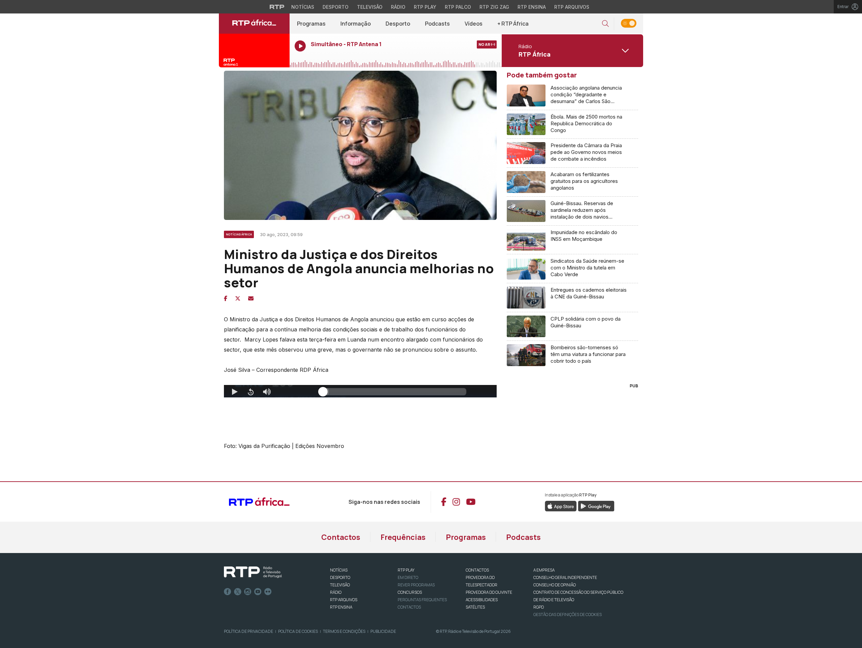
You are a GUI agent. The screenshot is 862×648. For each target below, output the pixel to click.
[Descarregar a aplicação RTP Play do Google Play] (596, 505)
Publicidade (383, 631)
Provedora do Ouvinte (489, 592)
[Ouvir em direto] (254, 50)
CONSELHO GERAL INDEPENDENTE (565, 577)
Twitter (237, 591)
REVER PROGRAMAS (416, 585)
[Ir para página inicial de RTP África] (254, 23)
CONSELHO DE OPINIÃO (554, 585)
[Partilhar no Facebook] (225, 298)
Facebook (227, 591)
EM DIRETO (408, 577)
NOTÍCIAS (338, 570)
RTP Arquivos (571, 7)
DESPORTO (340, 577)
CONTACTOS (477, 570)
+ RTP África (513, 23)
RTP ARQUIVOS (343, 600)
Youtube (258, 591)
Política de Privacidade (248, 631)
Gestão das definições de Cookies (567, 614)
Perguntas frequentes (422, 600)
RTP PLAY (406, 570)
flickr (268, 591)
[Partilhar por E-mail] (251, 298)
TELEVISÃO (340, 585)
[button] (605, 23)
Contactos (340, 537)
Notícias (302, 7)
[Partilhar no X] (237, 298)
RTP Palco (458, 7)
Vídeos (474, 23)
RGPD (538, 607)
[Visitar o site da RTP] (277, 6)
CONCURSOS (410, 592)
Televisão (370, 7)
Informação (355, 23)
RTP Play (425, 7)
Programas (311, 23)
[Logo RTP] (253, 572)
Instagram (248, 591)
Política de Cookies (298, 631)
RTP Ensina (532, 7)
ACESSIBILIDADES (482, 600)
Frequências (403, 537)
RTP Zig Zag (494, 7)
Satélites (475, 607)
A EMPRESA (544, 570)
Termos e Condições (344, 631)
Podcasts (437, 23)
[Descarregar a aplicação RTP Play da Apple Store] (561, 505)
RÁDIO (335, 592)
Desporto (336, 7)
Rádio (398, 7)
